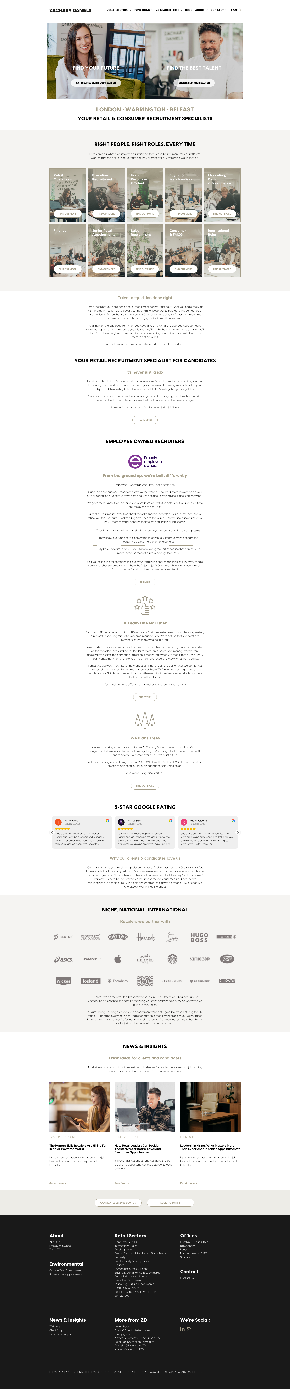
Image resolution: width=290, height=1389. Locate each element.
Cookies (155, 1372)
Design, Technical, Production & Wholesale (140, 1253)
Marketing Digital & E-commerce (134, 1284)
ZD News (54, 1326)
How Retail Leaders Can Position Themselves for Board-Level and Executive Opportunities (138, 1149)
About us (54, 1242)
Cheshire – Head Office (194, 1242)
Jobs (110, 10)
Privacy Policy (59, 1372)
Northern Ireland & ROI (194, 1253)
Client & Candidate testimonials (134, 1330)
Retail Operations (125, 1249)
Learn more (145, 420)
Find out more (68, 214)
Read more (57, 1183)
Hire (176, 10)
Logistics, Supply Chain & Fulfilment (136, 1291)
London (185, 1249)
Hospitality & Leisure (127, 1288)
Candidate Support (61, 1334)
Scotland (185, 1257)
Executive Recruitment (128, 1280)
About (199, 10)
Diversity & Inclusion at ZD (130, 1345)
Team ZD (145, 582)
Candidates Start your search (96, 83)
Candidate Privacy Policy (91, 1372)
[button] (52, 832)
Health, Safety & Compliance (132, 1261)
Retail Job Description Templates (134, 1341)
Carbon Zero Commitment (65, 1270)
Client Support (57, 1330)
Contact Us (187, 1278)
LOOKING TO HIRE (170, 1203)
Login (234, 10)
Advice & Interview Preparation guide (138, 1338)
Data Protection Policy (129, 1372)
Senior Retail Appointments (131, 1276)
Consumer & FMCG (126, 1242)
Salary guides (123, 1334)
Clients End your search (194, 83)
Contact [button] (217, 10)
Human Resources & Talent (131, 1268)
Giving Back (122, 1326)
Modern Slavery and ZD (129, 1349)
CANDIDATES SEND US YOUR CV (118, 1203)
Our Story (145, 697)
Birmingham (187, 1245)
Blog (188, 10)
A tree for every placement (65, 1274)
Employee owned (60, 1245)
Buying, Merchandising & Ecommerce (137, 1272)
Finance (119, 1265)
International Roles (126, 1245)
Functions (142, 10)
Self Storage (122, 1295)
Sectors (122, 10)
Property (120, 1257)
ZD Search (163, 10)
